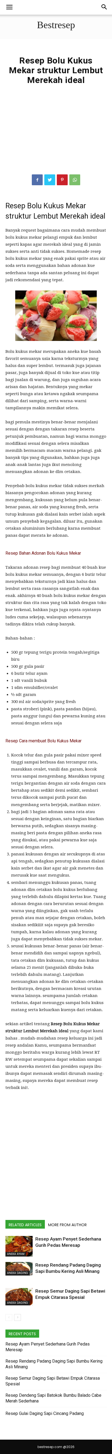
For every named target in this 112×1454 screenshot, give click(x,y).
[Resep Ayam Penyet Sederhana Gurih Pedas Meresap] (19, 1246)
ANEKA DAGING (17, 1273)
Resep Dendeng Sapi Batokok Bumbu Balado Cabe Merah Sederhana (53, 1398)
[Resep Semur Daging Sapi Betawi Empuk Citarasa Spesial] (19, 1296)
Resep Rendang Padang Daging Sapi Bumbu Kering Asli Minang (53, 1364)
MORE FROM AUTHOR (67, 1225)
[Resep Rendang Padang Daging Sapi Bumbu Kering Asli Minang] (19, 1269)
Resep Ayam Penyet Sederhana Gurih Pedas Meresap (47, 1346)
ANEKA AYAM (15, 1254)
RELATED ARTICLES (25, 1225)
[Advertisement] (56, 135)
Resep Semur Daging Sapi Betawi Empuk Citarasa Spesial (52, 1381)
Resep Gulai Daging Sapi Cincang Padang (44, 1413)
